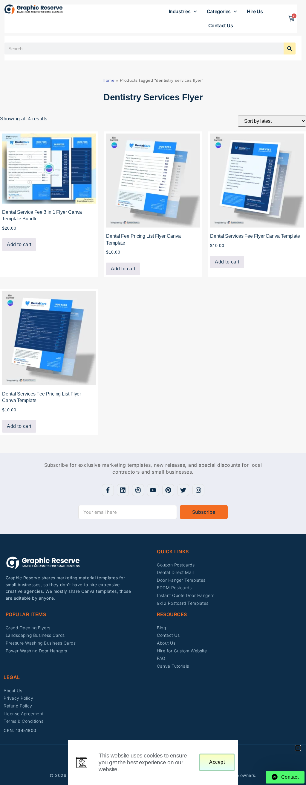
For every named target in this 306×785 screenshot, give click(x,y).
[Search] (290, 48)
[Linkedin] (123, 490)
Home (108, 80)
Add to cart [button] (19, 244)
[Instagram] (198, 490)
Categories (219, 11)
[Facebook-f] (108, 490)
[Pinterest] (168, 490)
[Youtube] (153, 490)
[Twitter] (183, 490)
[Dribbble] (138, 490)
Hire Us (255, 11)
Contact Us (220, 25)
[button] (298, 748)
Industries (180, 11)
